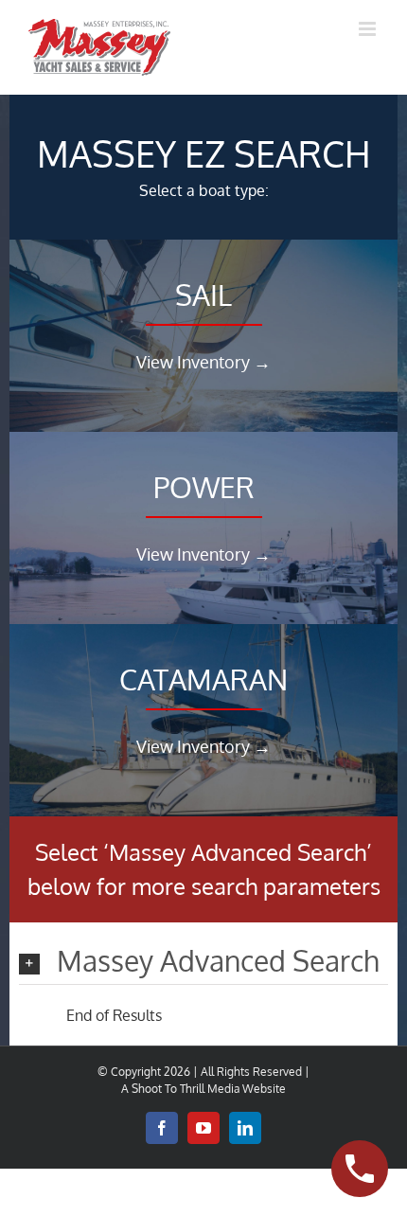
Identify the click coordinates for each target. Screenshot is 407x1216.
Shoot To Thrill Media (185, 1089)
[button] (203, 962)
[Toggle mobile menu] (369, 29)
